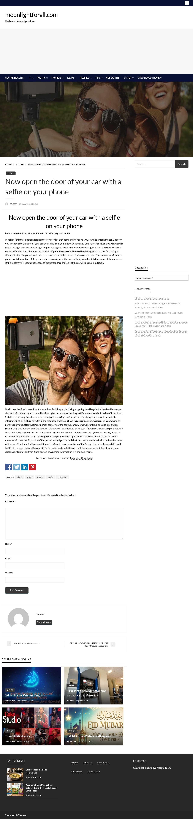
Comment (10, 501)
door (19, 476)
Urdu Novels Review (149, 78)
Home (74, 762)
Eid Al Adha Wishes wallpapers (89, 736)
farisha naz (10, 700)
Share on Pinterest (32, 467)
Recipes (84, 78)
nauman (13, 203)
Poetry (41, 78)
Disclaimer (76, 771)
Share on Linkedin (24, 467)
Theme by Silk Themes (15, 815)
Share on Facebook (8, 467)
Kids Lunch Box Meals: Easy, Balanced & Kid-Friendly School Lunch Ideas (41, 787)
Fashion (56, 78)
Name (8, 543)
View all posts (44, 622)
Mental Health (14, 78)
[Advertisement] (96, 51)
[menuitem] (14, 78)
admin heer (72, 741)
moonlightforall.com (31, 14)
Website (9, 572)
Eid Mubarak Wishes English (25, 695)
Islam (70, 78)
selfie (50, 476)
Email (8, 558)
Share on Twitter (16, 467)
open (29, 476)
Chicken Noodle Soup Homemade (152, 297)
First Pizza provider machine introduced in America (87, 693)
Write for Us (93, 771)
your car (63, 476)
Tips (97, 78)
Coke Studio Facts (17, 736)
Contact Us (103, 762)
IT (30, 78)
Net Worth (112, 78)
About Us (88, 762)
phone (40, 476)
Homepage (9, 164)
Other (127, 78)
